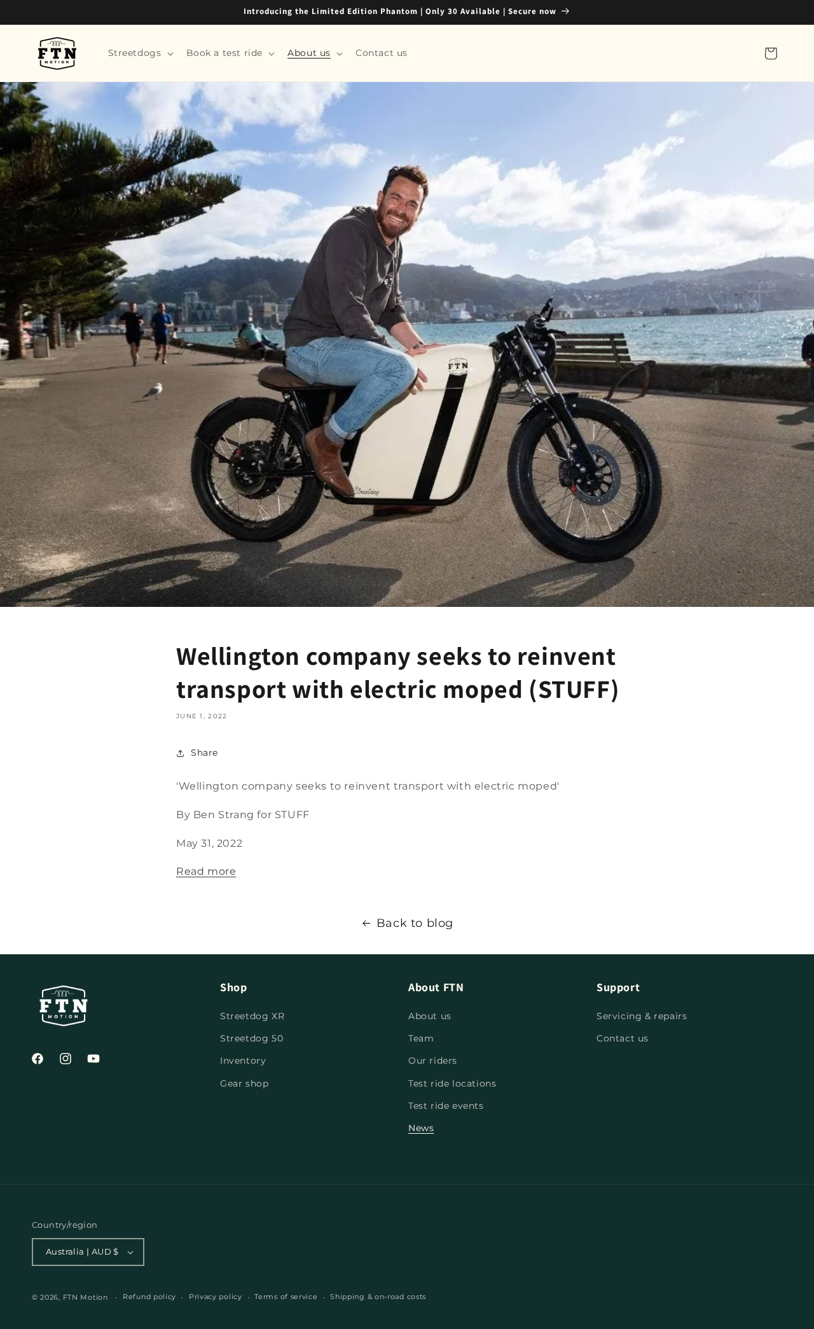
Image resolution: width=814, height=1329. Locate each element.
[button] (139, 52)
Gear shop (244, 1083)
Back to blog (414, 923)
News (421, 1128)
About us (430, 1016)
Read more (206, 871)
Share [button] (204, 752)
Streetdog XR (252, 1016)
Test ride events (446, 1105)
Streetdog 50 (251, 1038)
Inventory (243, 1060)
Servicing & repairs (642, 1016)
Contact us (623, 1038)
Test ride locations (452, 1083)
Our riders (432, 1060)
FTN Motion (85, 1297)
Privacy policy (215, 1296)
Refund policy (149, 1296)
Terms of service (285, 1296)
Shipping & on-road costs (378, 1296)
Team (421, 1038)
